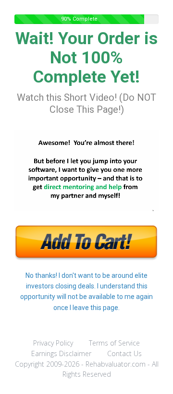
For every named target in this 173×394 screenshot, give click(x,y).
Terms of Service (114, 342)
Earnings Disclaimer (61, 353)
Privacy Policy (53, 342)
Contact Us (124, 353)
